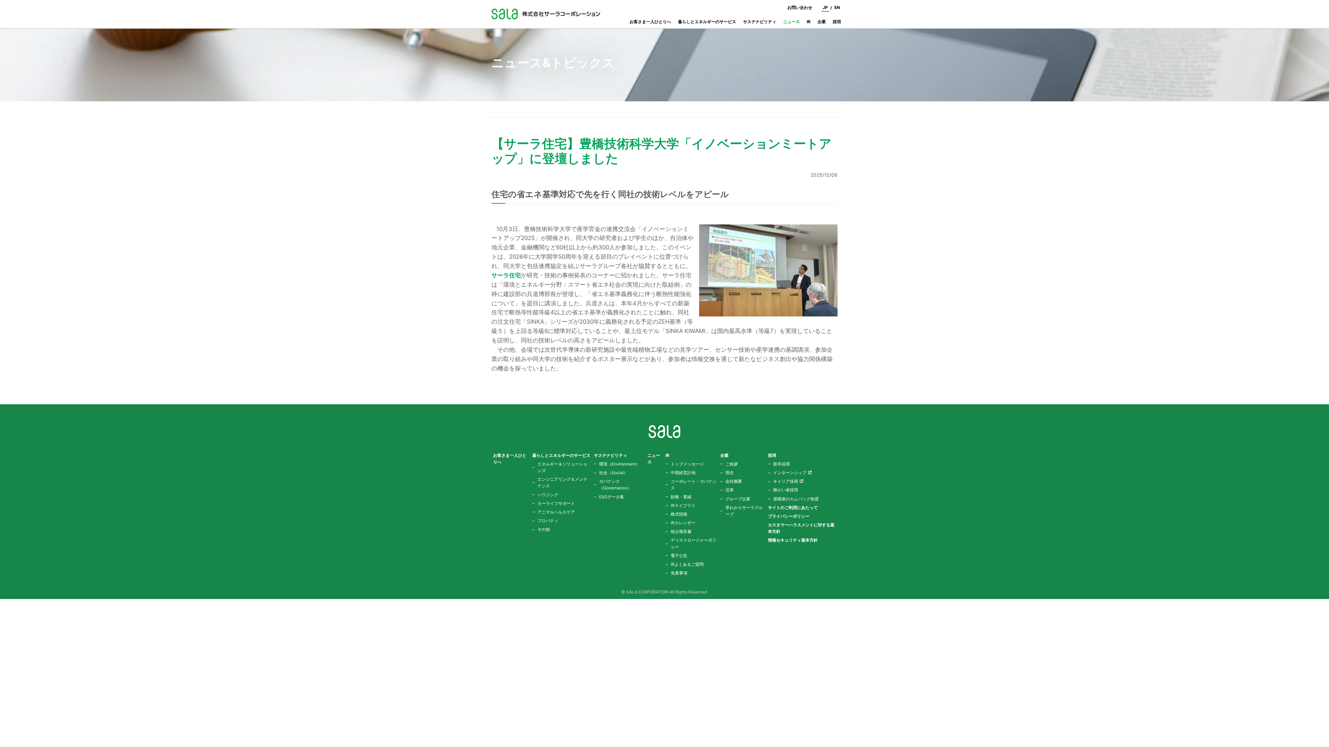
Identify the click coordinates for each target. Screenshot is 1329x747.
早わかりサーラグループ (744, 511)
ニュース (791, 21)
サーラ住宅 (506, 275)
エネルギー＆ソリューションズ (562, 467)
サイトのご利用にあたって (793, 507)
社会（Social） (613, 472)
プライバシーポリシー (789, 516)
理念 (729, 472)
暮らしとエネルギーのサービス (707, 21)
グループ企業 (737, 498)
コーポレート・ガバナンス (693, 484)
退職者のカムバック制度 (796, 498)
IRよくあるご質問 (687, 564)
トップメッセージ (687, 464)
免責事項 (679, 572)
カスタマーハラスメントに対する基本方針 (801, 528)
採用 (837, 21)
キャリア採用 (785, 481)
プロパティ (547, 520)
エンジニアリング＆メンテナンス (562, 482)
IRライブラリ (683, 505)
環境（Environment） (619, 464)
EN (837, 7)
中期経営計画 (683, 472)
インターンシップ (789, 472)
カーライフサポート (556, 503)
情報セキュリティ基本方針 (793, 540)
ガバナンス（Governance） (615, 484)
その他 (543, 529)
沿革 (729, 489)
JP (825, 7)
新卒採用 (781, 464)
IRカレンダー (683, 522)
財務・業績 (681, 496)
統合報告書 (681, 531)
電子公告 (679, 555)
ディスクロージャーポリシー (693, 543)
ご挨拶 (731, 464)
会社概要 (733, 481)
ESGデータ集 (611, 496)
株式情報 (679, 514)
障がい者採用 (785, 489)
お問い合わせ (799, 7)
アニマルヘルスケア (556, 512)
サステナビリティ (759, 21)
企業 (821, 21)
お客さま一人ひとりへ (650, 21)
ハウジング (547, 494)
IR (809, 21)
